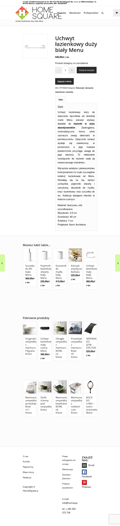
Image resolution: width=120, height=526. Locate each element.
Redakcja (27, 477)
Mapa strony (28, 472)
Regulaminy (28, 466)
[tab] (60, 99)
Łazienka (69, 92)
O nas (25, 456)
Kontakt (26, 461)
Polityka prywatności (67, 485)
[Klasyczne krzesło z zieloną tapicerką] (2, 263)
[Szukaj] (102, 13)
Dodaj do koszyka (86, 70)
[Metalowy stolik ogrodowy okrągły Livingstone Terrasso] (117, 263)
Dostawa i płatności (66, 476)
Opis (60, 99)
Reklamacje (67, 469)
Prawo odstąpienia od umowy (68, 460)
